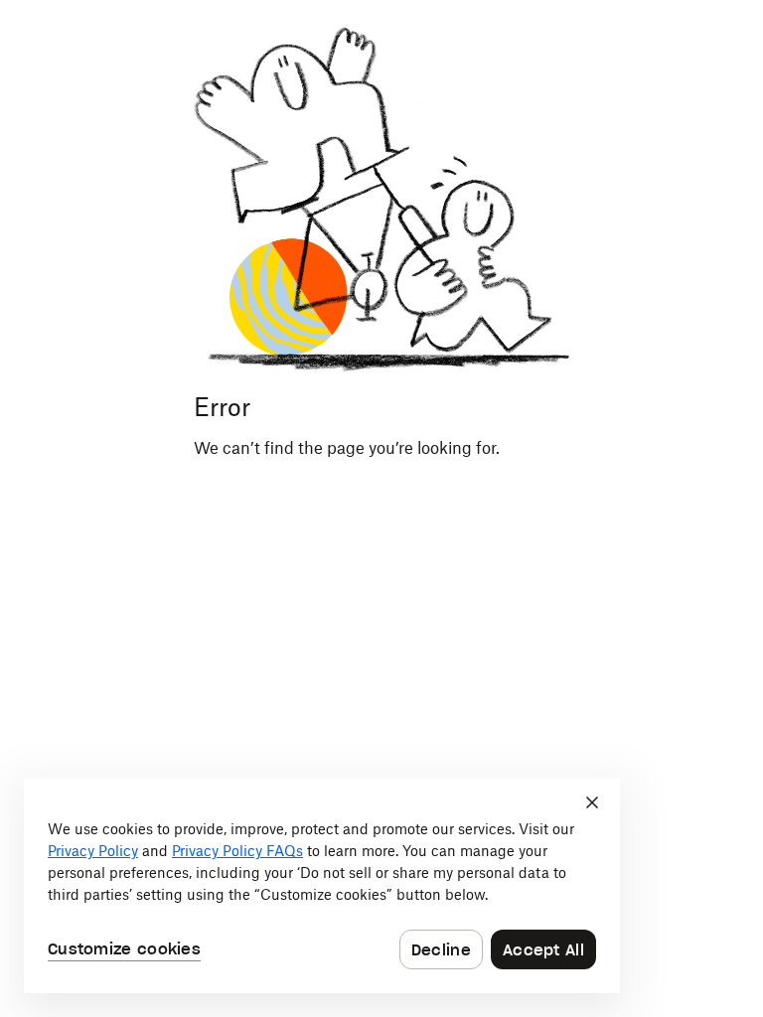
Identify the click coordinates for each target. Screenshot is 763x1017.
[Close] (592, 802)
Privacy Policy (93, 850)
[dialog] (322, 886)
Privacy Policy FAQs (237, 850)
